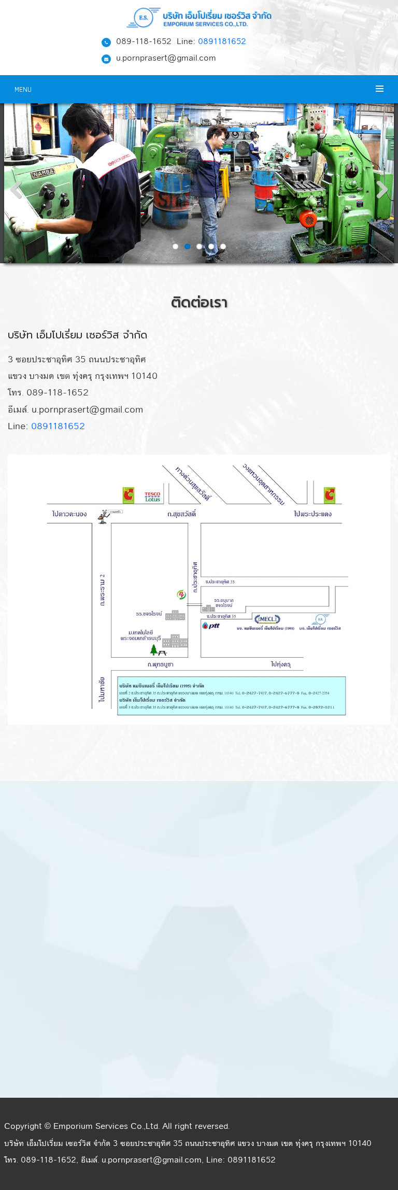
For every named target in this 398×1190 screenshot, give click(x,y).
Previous (19, 192)
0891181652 (222, 42)
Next (378, 192)
